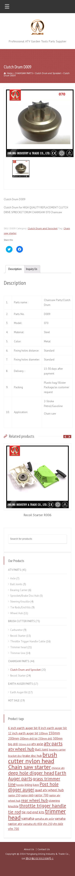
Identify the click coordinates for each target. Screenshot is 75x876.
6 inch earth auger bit (23, 728)
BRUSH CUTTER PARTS (21, 621)
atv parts (53, 743)
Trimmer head (18, 647)
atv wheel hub (21, 749)
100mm (43, 733)
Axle (13, 578)
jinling (28, 785)
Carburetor (16, 630)
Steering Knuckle (20, 601)
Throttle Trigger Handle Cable (27, 641)
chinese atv (58, 768)
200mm (13, 738)
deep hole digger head (31, 773)
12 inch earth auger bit (23, 733)
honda (20, 785)
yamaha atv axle (44, 819)
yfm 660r (58, 824)
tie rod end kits (32, 812)
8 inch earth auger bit (52, 728)
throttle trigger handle (42, 806)
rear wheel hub (34, 800)
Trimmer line (17, 653)
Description (15, 269)
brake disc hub (32, 756)
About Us (29, 849)
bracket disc (15, 756)
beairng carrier (57, 749)
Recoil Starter (18, 636)
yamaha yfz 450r (32, 824)
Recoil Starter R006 (37, 515)
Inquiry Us (31, 269)
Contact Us (44, 849)
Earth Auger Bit (19, 692)
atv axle (37, 744)
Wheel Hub (16, 613)
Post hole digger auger (33, 787)
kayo (36, 785)
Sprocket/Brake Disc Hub (24, 595)
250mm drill (45, 738)
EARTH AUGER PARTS (20, 684)
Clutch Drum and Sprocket (48, 73)
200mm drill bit (29, 738)
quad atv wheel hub (49, 790)
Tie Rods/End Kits (20, 607)
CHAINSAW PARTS (24, 73)
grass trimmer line (34, 781)
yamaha (27, 818)
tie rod (14, 812)
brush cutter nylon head (32, 758)
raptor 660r (27, 795)
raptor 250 (14, 795)
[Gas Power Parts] (38, 34)
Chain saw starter (29, 767)
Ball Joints (16, 584)
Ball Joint (41, 749)
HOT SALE (14, 700)
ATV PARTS (14, 570)
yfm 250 (47, 824)
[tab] (15, 269)
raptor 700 (41, 795)
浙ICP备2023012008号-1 (40, 858)
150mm (54, 733)
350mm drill (25, 744)
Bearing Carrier (19, 590)
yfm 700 (13, 829)
